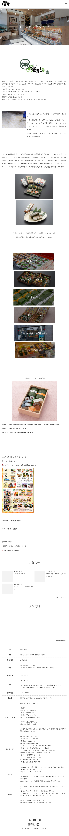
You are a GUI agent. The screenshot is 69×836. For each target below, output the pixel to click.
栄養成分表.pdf (8, 550)
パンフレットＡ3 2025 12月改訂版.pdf (17, 465)
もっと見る (60, 597)
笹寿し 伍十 (34, 824)
